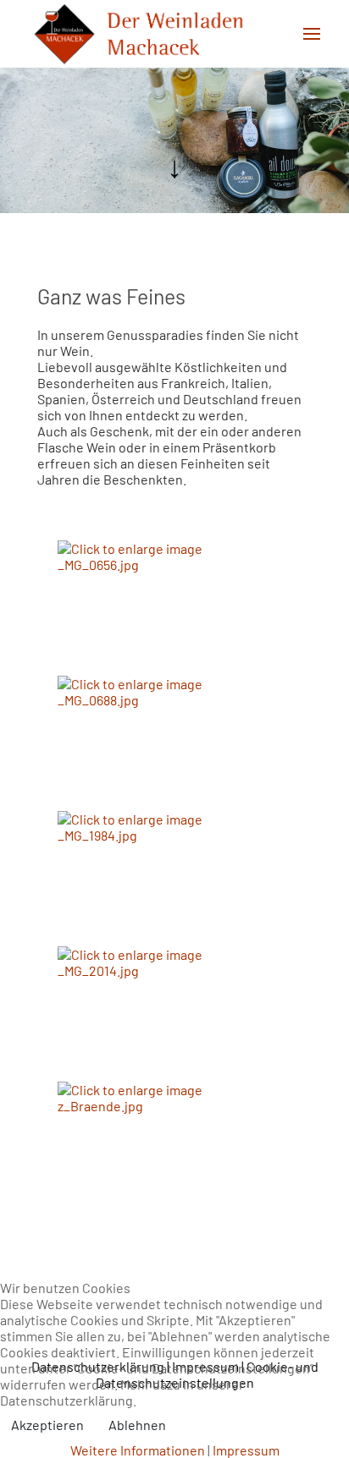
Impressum (246, 1450)
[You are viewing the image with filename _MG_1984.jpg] (142, 877)
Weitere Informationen (137, 1450)
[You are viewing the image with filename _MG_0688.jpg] (142, 741)
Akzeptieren (47, 1425)
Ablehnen (137, 1425)
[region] (174, 140)
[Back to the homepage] (138, 34)
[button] (311, 34)
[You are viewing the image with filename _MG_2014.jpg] (142, 1012)
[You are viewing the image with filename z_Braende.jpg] (142, 1147)
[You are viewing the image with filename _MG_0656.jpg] (142, 606)
